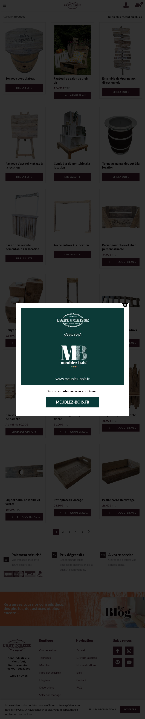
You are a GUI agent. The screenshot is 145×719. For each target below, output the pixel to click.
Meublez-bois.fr (72, 402)
